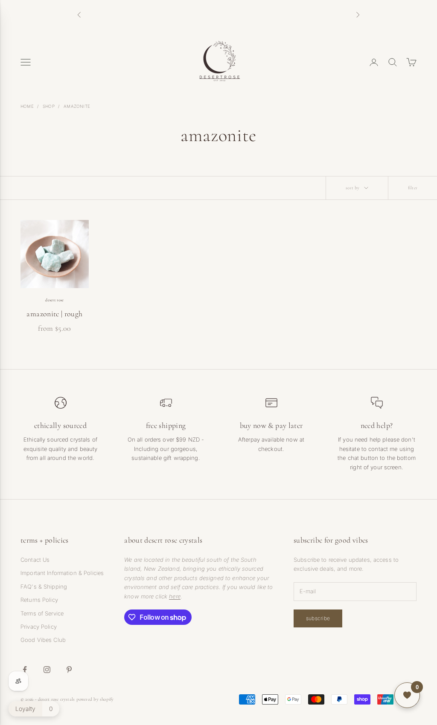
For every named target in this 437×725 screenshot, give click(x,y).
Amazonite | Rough (54, 313)
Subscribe (318, 618)
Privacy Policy (38, 626)
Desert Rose (54, 300)
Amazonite (77, 106)
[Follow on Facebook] (24, 669)
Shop (49, 106)
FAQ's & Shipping (43, 586)
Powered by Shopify (95, 699)
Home (27, 106)
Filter (412, 188)
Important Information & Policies (62, 572)
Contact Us (35, 559)
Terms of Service (42, 613)
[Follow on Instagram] (47, 669)
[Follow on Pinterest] (69, 669)
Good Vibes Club (43, 639)
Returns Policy (39, 599)
